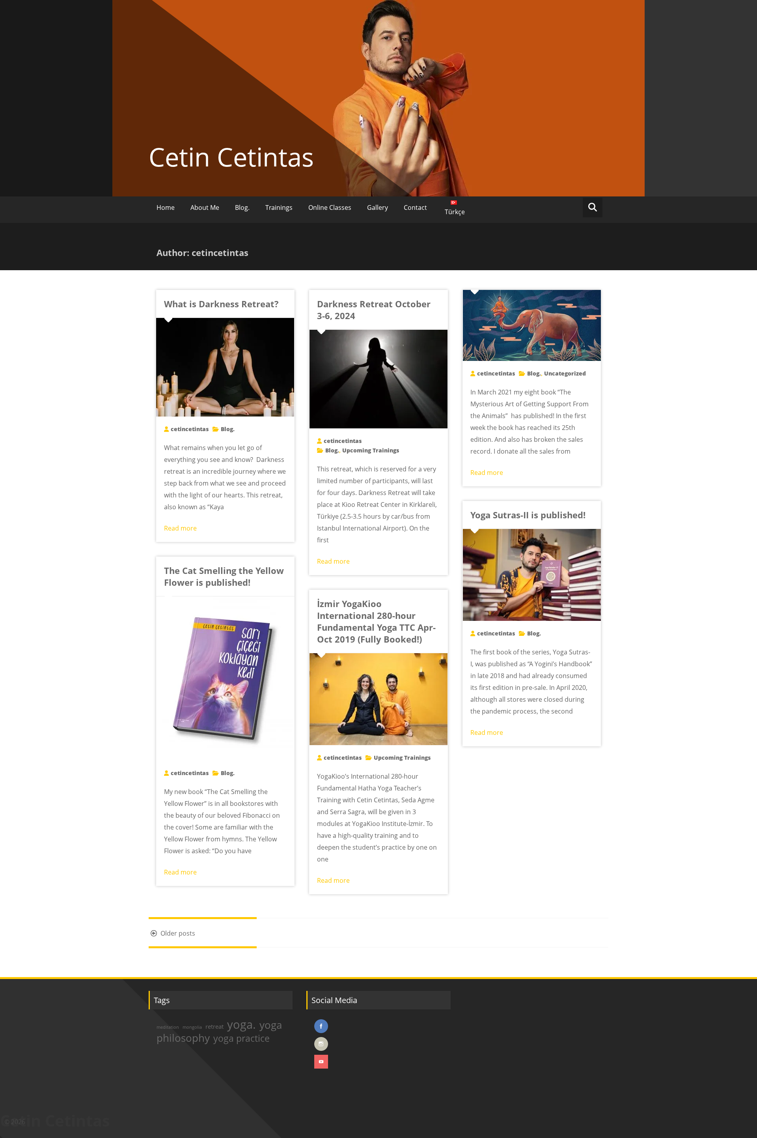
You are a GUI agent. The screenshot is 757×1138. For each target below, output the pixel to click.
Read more (180, 528)
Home (166, 207)
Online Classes (329, 207)
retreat (214, 1026)
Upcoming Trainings (370, 450)
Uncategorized (565, 373)
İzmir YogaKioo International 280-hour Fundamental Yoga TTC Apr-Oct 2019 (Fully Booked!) (376, 621)
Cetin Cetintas (231, 156)
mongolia (192, 1027)
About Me (204, 207)
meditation (168, 1027)
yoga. (241, 1024)
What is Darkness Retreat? (221, 304)
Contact (415, 207)
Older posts (177, 933)
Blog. (242, 207)
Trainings (279, 207)
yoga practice (241, 1038)
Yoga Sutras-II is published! (527, 515)
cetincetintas (190, 429)
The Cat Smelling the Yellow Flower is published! (224, 576)
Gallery (377, 207)
